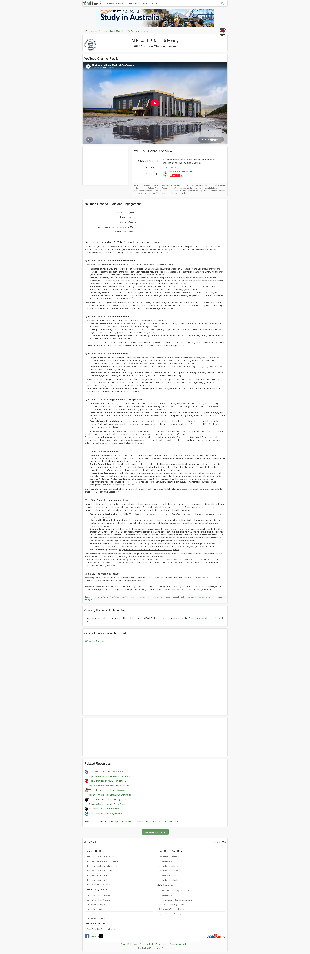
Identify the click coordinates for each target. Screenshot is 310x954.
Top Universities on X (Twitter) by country (108, 799)
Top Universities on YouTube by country (107, 781)
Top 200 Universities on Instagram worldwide (108, 795)
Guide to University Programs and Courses (176, 891)
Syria (130, 232)
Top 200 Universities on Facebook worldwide (108, 776)
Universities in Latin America (98, 900)
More (154, 3)
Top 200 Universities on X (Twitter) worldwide (108, 804)
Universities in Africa (95, 909)
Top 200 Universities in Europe (99, 871)
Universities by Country (137, 3)
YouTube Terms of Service (208, 597)
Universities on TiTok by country (104, 808)
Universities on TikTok (167, 875)
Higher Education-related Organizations (175, 900)
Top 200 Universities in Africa (99, 875)
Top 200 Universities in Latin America (102, 866)
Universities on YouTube (168, 871)
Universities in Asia (94, 914)
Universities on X (165, 861)
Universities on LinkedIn (168, 880)
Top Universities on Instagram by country (108, 790)
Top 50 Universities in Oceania (99, 885)
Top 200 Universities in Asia (98, 880)
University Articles (166, 895)
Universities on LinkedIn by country (105, 813)
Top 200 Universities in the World (100, 857)
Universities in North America (98, 895)
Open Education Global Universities (101, 929)
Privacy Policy (89, 600)
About (123, 944)
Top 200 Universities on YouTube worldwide (107, 785)
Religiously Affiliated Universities (172, 909)
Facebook (94, 936)
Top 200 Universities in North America (102, 861)
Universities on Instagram (169, 866)
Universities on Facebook (169, 857)
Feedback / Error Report (155, 831)
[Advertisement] (105, 166)
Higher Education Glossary (170, 914)
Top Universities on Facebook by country (108, 771)
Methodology (132, 944)
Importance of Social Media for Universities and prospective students (146, 821)
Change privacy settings (179, 944)
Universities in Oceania (96, 918)
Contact (143, 944)
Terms (158, 944)
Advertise (151, 944)
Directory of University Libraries (172, 904)
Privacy (165, 944)
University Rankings (114, 3)
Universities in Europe (96, 904)
